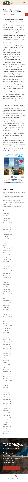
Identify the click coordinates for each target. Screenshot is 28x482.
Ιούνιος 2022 (6, 307)
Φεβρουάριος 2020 (7, 369)
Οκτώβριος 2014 (7, 433)
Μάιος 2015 (6, 429)
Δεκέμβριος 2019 (7, 374)
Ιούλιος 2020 (6, 358)
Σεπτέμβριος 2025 (7, 234)
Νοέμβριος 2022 (7, 298)
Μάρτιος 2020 (6, 367)
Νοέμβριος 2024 (7, 252)
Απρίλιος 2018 (6, 413)
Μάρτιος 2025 (6, 245)
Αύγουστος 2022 (7, 303)
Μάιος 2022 (6, 310)
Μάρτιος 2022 (6, 314)
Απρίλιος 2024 (6, 266)
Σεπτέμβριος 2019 (7, 381)
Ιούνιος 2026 (6, 213)
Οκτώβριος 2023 (7, 275)
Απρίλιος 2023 (6, 289)
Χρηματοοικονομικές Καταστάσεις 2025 (12, 206)
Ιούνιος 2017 (6, 419)
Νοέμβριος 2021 (7, 321)
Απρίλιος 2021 (6, 337)
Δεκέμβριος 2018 (7, 401)
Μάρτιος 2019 (6, 394)
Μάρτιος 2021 (6, 339)
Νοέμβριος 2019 (7, 376)
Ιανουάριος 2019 (7, 399)
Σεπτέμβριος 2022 (7, 300)
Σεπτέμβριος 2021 (7, 326)
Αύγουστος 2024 (7, 259)
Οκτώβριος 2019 (7, 378)
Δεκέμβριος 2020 (7, 346)
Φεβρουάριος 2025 (7, 248)
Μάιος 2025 (6, 241)
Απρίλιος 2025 (6, 243)
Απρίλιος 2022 (6, 312)
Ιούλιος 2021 (6, 330)
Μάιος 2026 (6, 216)
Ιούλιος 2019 (6, 385)
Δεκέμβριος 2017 (7, 417)
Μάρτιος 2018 (6, 415)
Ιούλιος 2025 (6, 236)
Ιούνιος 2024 (6, 261)
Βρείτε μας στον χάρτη (11, 468)
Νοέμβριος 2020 (7, 348)
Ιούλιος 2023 (6, 282)
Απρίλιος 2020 (6, 365)
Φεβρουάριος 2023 (7, 293)
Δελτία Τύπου (12, 14)
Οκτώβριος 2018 (7, 406)
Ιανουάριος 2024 (7, 273)
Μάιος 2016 (6, 424)
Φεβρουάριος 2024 (7, 271)
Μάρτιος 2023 (6, 291)
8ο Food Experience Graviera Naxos (11, 200)
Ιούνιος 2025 (6, 239)
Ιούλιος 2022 (6, 305)
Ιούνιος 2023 (6, 284)
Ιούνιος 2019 (6, 387)
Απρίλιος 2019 (6, 392)
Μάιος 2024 (6, 264)
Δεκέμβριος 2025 (7, 227)
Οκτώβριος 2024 (7, 255)
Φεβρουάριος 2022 (7, 316)
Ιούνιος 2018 (6, 410)
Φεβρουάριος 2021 (7, 342)
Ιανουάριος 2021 (7, 344)
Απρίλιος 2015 (6, 431)
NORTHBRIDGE (17, 480)
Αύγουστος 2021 (7, 328)
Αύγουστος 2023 (7, 280)
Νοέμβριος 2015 (7, 426)
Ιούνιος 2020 (6, 360)
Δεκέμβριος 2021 (7, 319)
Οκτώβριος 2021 (7, 323)
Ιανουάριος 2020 (7, 371)
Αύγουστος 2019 (7, 383)
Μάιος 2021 (6, 335)
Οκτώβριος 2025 (7, 232)
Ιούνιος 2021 (6, 332)
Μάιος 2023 (6, 287)
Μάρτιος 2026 (6, 220)
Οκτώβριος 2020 (7, 351)
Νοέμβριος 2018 (7, 403)
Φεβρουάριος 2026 (7, 222)
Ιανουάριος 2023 (7, 296)
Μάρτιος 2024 (6, 268)
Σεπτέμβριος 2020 (7, 353)
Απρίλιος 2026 (6, 218)
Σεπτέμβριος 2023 (7, 277)
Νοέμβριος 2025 (7, 229)
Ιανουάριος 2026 (7, 225)
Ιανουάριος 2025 (7, 250)
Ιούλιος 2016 (6, 422)
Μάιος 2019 (6, 390)
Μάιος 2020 (6, 362)
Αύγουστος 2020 (7, 355)
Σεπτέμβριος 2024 (7, 257)
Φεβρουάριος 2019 (7, 397)
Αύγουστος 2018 (7, 408)
